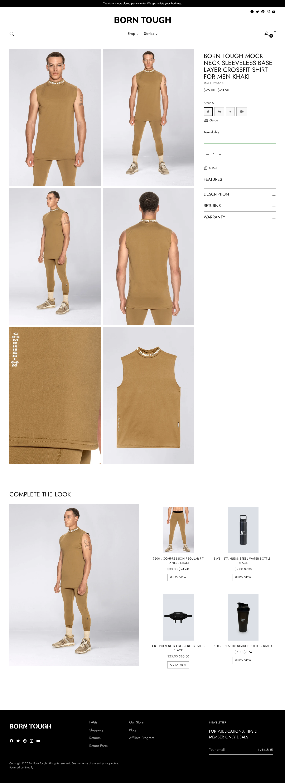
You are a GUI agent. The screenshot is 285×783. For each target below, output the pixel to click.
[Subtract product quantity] (220, 154)
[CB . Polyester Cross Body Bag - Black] (178, 617)
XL (241, 111)
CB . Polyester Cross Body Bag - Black (178, 648)
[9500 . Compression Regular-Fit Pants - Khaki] (178, 530)
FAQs (93, 722)
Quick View (178, 577)
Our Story (136, 722)
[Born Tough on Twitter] (257, 12)
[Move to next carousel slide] (272, 695)
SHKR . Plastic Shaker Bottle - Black (243, 646)
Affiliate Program (141, 737)
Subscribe (265, 750)
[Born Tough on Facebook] (252, 12)
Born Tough (40, 763)
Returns (95, 737)
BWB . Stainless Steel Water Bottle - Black (243, 560)
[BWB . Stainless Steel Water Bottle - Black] (243, 530)
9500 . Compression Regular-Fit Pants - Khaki (178, 560)
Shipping (96, 730)
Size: (209, 102)
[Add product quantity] (207, 154)
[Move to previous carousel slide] (262, 695)
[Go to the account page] (264, 34)
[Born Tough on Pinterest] (263, 12)
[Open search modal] (12, 34)
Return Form (98, 745)
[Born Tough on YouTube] (274, 12)
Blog (132, 730)
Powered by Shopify (21, 767)
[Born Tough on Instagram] (268, 12)
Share (213, 168)
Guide (213, 120)
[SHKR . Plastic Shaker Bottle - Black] (243, 617)
